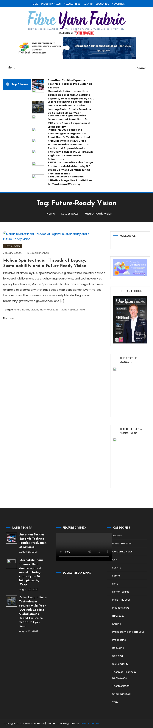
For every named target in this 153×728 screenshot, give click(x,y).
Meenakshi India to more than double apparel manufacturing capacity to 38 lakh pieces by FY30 (71, 94)
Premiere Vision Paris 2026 (128, 632)
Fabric (116, 575)
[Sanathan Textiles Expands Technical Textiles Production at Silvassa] (11, 538)
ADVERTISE (118, 4)
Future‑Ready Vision (26, 309)
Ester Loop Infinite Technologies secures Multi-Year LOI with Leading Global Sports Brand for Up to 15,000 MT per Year (69, 107)
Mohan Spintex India (73, 309)
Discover (9, 318)
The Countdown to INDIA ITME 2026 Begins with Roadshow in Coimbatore (70, 155)
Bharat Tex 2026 (122, 543)
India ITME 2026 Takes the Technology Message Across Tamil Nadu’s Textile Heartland (69, 133)
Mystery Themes (89, 723)
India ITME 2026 (121, 600)
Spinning (117, 656)
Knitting (116, 624)
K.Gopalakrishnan (38, 253)
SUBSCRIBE (102, 4)
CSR (114, 559)
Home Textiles (13, 246)
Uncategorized (121, 694)
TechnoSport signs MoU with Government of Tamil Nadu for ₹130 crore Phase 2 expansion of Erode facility (69, 121)
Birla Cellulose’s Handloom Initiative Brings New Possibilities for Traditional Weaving (70, 180)
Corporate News (122, 551)
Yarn (115, 702)
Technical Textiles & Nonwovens (124, 675)
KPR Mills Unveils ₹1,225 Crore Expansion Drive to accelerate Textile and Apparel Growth (68, 144)
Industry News (120, 608)
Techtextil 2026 (121, 686)
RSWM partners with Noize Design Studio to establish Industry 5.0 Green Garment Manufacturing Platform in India (70, 168)
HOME (34, 4)
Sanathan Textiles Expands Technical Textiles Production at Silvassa (70, 83)
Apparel (117, 535)
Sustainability (120, 664)
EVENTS (88, 4)
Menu (11, 67)
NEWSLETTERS (72, 4)
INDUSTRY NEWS (51, 4)
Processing (119, 640)
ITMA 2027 (118, 616)
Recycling (118, 648)
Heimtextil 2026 (49, 309)
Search (141, 68)
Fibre (115, 583)
